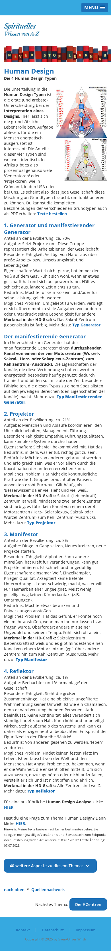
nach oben (14, 889)
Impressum (85, 929)
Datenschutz (53, 929)
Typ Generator (86, 325)
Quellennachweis (48, 889)
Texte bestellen (52, 213)
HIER (8, 807)
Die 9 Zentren (88, 904)
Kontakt (23, 929)
